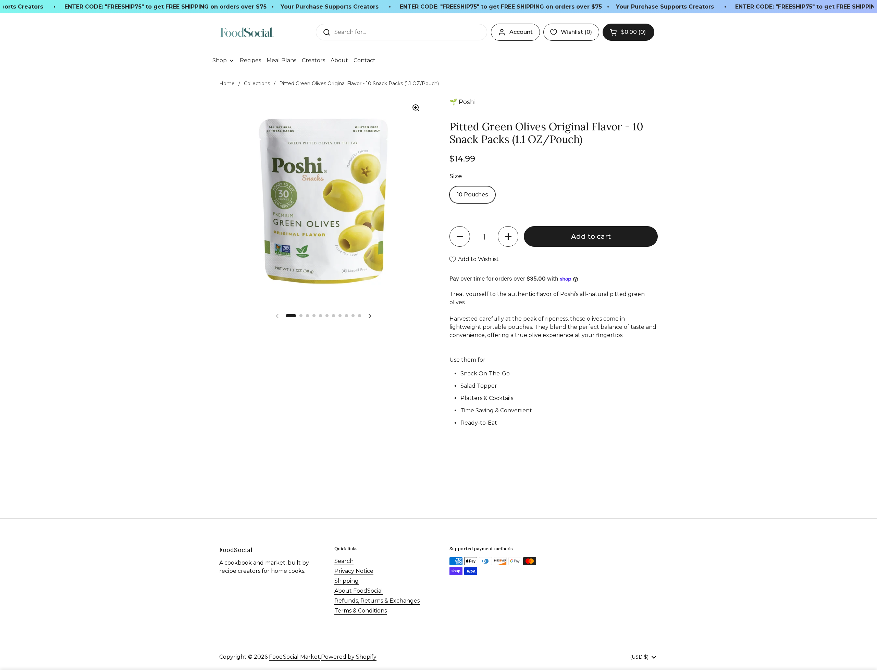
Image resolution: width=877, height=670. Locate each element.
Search (344, 561)
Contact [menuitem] (364, 60)
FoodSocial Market (294, 657)
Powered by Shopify (348, 657)
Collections (257, 83)
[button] (628, 32)
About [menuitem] (339, 60)
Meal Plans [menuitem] (281, 60)
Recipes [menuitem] (250, 60)
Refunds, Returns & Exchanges (377, 600)
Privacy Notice (353, 571)
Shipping (346, 581)
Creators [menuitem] (313, 60)
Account (521, 32)
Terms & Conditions (360, 610)
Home (227, 83)
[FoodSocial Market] (246, 32)
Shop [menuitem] (219, 60)
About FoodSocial (358, 591)
